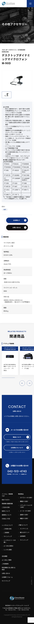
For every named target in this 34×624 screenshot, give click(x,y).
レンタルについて (7, 525)
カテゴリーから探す (26, 497)
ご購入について (23, 525)
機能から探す (24, 518)
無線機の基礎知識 (7, 503)
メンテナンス (24, 528)
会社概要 (4, 556)
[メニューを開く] (30, 3)
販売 (5, 209)
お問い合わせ (17, 227)
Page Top (31, 582)
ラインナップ (8, 536)
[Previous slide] (22, 383)
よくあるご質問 (6, 560)
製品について (17, 437)
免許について (6, 511)
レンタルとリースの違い (10, 541)
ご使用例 (6, 532)
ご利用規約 (5, 564)
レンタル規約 (8, 550)
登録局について (6, 515)
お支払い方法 (6, 519)
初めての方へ (6, 500)
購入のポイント (24, 532)
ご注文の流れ (6, 507)
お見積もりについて (17, 448)
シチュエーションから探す (26, 506)
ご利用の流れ (8, 529)
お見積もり (16, 220)
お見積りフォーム (7, 577)
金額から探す (24, 515)
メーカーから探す (25, 511)
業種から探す (24, 501)
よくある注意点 (8, 546)
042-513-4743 (17, 471)
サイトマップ (6, 581)
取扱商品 (21, 494)
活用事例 (22, 536)
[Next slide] (29, 383)
